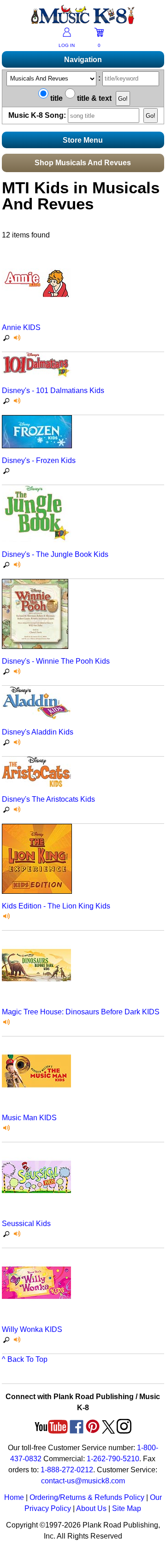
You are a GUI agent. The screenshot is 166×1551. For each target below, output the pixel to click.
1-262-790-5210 (113, 1459)
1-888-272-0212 (67, 1470)
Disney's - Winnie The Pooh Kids (56, 661)
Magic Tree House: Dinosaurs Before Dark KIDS (81, 1012)
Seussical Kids (26, 1223)
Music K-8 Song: (38, 115)
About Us (91, 1508)
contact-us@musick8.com (83, 1481)
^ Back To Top (24, 1359)
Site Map (126, 1508)
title (55, 98)
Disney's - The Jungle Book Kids (55, 554)
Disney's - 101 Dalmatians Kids (53, 390)
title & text (93, 98)
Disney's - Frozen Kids (39, 460)
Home (14, 1497)
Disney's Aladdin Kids (37, 732)
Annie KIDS (21, 327)
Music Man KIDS (29, 1118)
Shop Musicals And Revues (83, 163)
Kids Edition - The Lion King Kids (56, 906)
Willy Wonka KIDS (32, 1329)
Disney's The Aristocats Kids (48, 799)
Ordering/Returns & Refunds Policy (87, 1497)
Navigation (83, 60)
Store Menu (83, 140)
